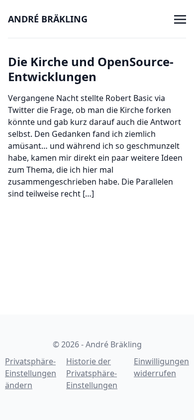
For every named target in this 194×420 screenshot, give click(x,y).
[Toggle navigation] (180, 18)
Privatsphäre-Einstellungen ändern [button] (30, 373)
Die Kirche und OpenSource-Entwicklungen (91, 69)
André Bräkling (48, 19)
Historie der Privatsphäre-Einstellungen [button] (91, 373)
